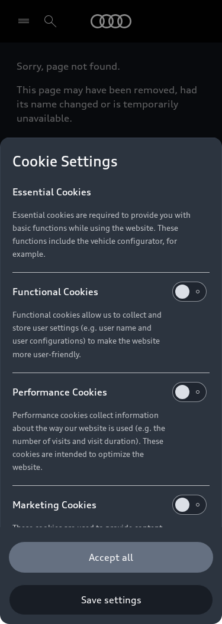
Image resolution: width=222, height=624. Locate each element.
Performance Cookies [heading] (59, 392)
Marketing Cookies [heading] (54, 505)
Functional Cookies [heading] (55, 292)
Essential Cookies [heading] (51, 192)
